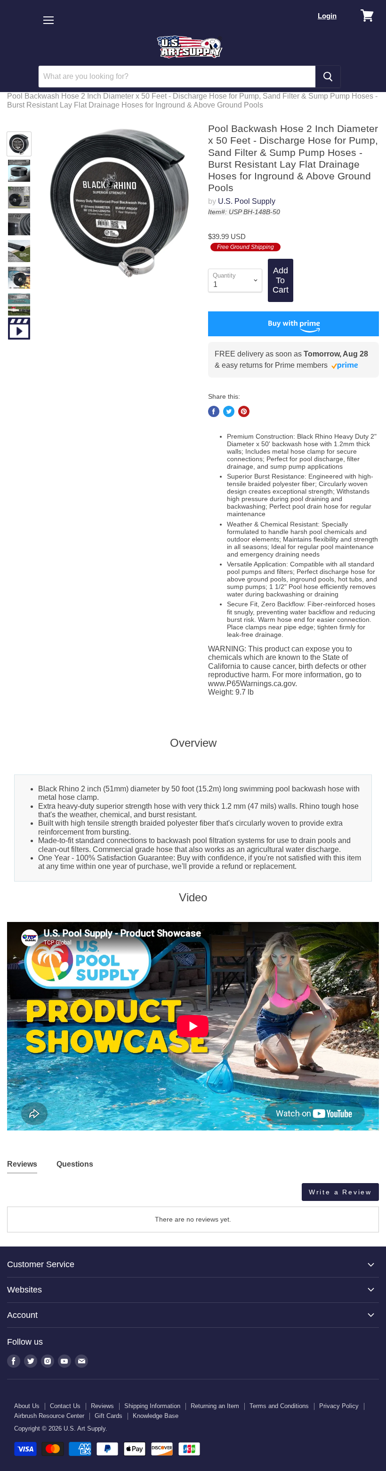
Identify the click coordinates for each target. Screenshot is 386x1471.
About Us (27, 1405)
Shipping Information (152, 1405)
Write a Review (340, 1192)
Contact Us (65, 1405)
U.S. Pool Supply (246, 201)
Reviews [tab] (22, 1164)
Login (327, 16)
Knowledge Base (155, 1415)
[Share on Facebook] (213, 411)
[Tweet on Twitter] (228, 411)
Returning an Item (215, 1405)
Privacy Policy (339, 1405)
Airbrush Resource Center (49, 1415)
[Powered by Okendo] (49, 1195)
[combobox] (177, 76)
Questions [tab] (74, 1164)
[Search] (327, 76)
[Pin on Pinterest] (243, 411)
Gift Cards (108, 1415)
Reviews (102, 1405)
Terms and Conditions (279, 1405)
